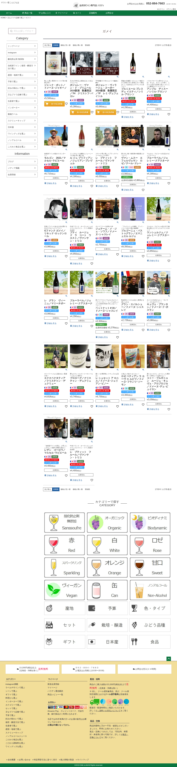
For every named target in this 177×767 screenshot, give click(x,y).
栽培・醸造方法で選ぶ (15, 722)
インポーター (13, 107)
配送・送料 (95, 679)
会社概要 (11, 760)
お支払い (52, 702)
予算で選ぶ (13, 81)
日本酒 (11, 127)
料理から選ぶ (11, 698)
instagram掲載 (12, 684)
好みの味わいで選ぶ (16, 88)
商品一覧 (28, 13)
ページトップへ (168, 659)
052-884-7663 (155, 3)
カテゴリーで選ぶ (13, 705)
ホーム (9, 13)
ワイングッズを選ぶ (16, 134)
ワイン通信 (172, 9)
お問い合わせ (24, 760)
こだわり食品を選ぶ (16, 147)
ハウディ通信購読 (55, 691)
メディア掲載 (13, 168)
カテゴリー (11, 679)
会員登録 (12, 174)
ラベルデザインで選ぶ (15, 687)
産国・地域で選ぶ (15, 75)
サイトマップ (83, 760)
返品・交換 (95, 721)
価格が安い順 (66, 45)
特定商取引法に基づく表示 (45, 760)
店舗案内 (93, 13)
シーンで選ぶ (11, 691)
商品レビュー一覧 (55, 694)
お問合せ (109, 13)
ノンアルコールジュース (16, 736)
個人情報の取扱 (67, 760)
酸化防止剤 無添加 (16, 59)
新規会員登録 (53, 684)
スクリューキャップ (16, 121)
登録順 (87, 45)
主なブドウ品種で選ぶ (15, 18)
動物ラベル (13, 114)
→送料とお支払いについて (109, 710)
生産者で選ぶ (13, 101)
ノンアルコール (14, 140)
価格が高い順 (78, 45)
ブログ (11, 161)
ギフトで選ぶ (11, 694)
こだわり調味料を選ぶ (15, 743)
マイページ (62, 13)
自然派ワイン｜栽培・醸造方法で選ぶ (20, 67)
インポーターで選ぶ (14, 701)
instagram (12, 52)
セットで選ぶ (11, 708)
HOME (3, 18)
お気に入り (46, 13)
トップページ (13, 46)
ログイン (161, 9)
